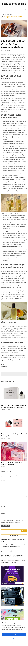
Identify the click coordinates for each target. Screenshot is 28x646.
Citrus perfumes (11, 365)
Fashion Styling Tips (14, 4)
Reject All (14, 642)
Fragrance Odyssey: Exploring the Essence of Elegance (11, 463)
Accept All (14, 634)
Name (3, 500)
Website (3, 513)
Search (24, 531)
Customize (14, 638)
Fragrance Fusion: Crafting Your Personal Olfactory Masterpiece (14, 435)
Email (3, 506)
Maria (2, 50)
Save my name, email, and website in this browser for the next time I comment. (12, 521)
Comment (4, 480)
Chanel (4, 365)
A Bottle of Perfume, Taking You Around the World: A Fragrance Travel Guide (14, 406)
